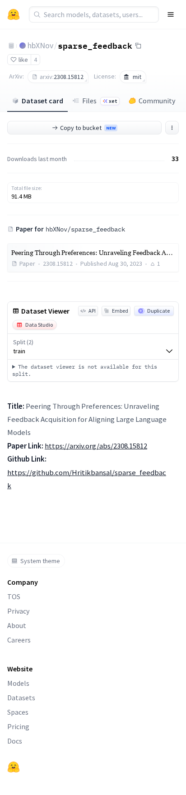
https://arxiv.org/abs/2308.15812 (96, 446)
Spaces (17, 711)
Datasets (21, 697)
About (16, 625)
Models (18, 683)
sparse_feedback (95, 45)
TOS (13, 596)
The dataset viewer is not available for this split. (84, 370)
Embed (120, 310)
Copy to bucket (88, 128)
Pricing (18, 726)
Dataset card (42, 100)
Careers (19, 639)
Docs (14, 740)
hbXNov (40, 45)
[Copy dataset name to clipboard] (138, 45)
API (92, 310)
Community (157, 100)
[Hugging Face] (13, 767)
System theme (40, 561)
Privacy (18, 610)
